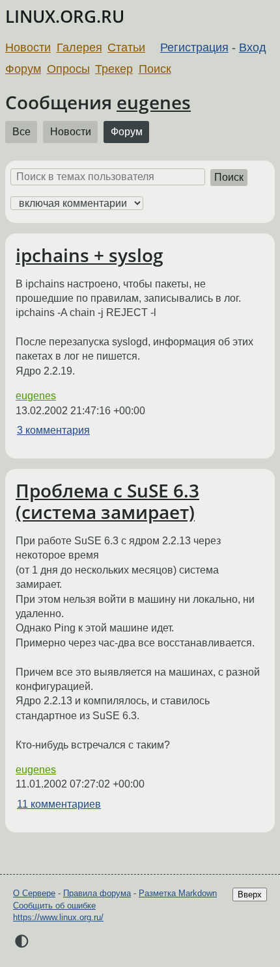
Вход (252, 47)
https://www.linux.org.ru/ (58, 917)
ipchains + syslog (89, 255)
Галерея (79, 47)
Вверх (250, 894)
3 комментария (53, 430)
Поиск (155, 68)
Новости (28, 47)
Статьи (126, 47)
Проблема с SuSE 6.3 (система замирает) (107, 501)
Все (21, 131)
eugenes (154, 102)
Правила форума (97, 893)
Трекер (114, 68)
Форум (23, 68)
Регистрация (194, 47)
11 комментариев (59, 804)
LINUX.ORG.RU (64, 16)
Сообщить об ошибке (54, 905)
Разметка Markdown (178, 893)
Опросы (68, 68)
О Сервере (34, 893)
